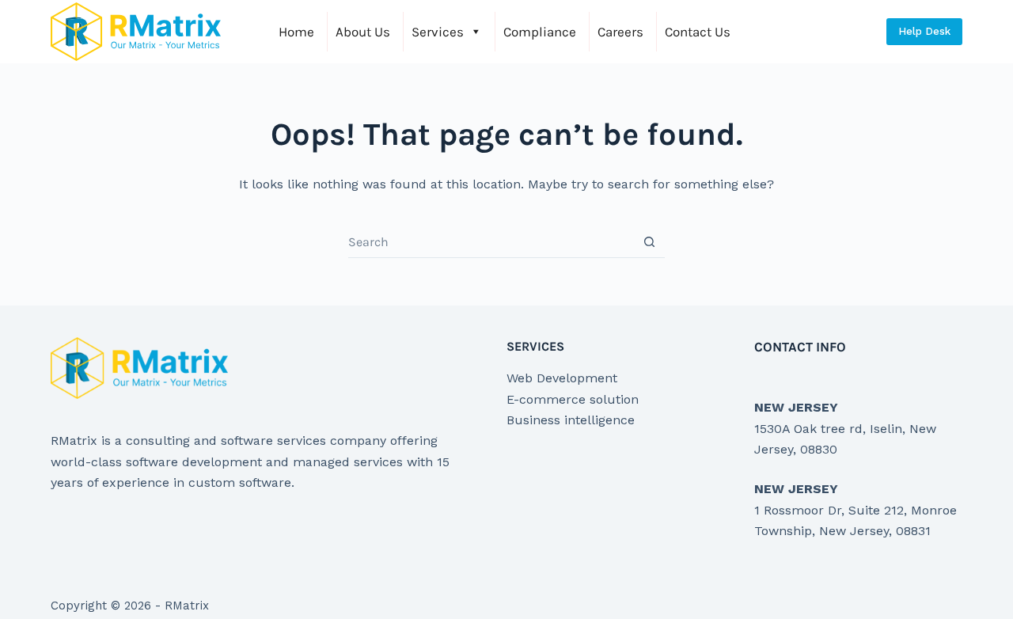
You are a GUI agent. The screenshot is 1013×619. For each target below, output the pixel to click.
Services (438, 32)
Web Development (561, 377)
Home (296, 32)
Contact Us (697, 32)
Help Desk (924, 31)
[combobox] (491, 242)
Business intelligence (570, 419)
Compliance (539, 32)
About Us (363, 32)
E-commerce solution (572, 399)
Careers (620, 32)
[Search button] (649, 241)
